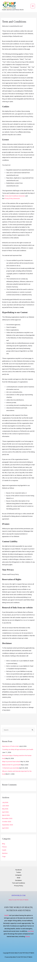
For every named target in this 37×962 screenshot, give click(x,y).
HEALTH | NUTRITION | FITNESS (18, 900)
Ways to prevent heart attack (11, 761)
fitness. (27, 936)
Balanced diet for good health (11, 765)
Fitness (4, 847)
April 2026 (5, 812)
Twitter (18, 872)
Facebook (18, 870)
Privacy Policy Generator (12, 198)
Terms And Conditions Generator (15, 196)
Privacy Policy (18, 885)
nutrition (31, 931)
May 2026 (5, 809)
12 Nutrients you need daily (10, 768)
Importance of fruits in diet (10, 746)
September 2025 (7, 825)
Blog (3, 843)
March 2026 (6, 815)
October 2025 (6, 821)
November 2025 (7, 818)
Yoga (3, 856)
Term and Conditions (18, 883)
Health (4, 850)
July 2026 (5, 802)
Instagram (18, 875)
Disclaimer (18, 880)
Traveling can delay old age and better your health (17, 749)
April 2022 (5, 828)
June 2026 (5, 805)
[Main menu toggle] (33, 6)
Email (18, 877)
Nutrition (5, 853)
